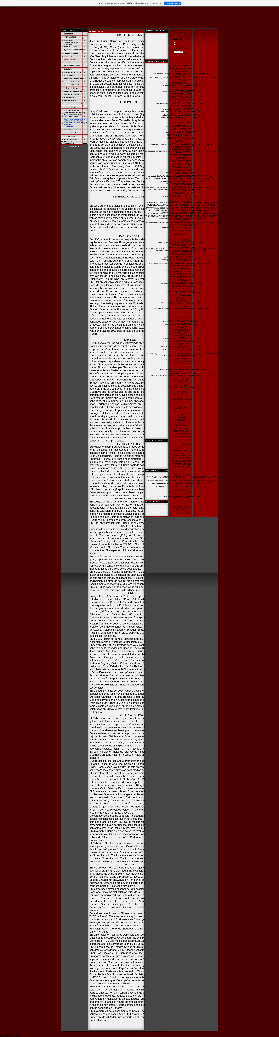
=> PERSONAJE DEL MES (73, 85)
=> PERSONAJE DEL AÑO (72, 82)
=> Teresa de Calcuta (70, 88)
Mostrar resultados (179, 53)
